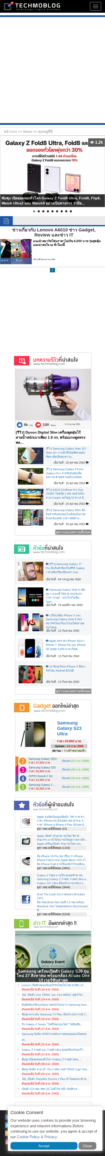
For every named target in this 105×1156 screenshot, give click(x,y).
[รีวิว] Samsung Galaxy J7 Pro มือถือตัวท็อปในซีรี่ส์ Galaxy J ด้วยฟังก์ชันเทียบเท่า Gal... (65, 567)
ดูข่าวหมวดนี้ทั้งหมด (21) (52, 828)
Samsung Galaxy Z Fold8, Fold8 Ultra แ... (62, 879)
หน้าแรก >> (13, 131)
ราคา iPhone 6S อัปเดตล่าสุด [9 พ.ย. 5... (61, 820)
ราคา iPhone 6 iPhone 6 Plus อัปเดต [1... (62, 824)
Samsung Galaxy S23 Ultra (69, 728)
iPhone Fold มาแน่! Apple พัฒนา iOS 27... (62, 860)
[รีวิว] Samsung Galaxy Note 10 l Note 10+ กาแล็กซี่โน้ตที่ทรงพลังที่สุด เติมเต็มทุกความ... (66, 452)
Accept (43, 1146)
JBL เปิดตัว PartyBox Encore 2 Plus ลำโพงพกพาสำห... (55, 1078)
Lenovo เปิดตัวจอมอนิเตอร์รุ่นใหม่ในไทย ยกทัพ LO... (54, 985)
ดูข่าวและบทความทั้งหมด (73, 532)
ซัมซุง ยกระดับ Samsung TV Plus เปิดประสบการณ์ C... (55, 1014)
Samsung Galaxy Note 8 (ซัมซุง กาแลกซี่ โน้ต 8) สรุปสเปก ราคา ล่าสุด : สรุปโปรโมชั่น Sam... (65, 595)
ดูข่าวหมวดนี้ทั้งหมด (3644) (53, 887)
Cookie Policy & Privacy (37, 1137)
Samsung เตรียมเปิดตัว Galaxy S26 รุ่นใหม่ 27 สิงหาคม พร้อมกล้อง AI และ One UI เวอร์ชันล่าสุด (53, 975)
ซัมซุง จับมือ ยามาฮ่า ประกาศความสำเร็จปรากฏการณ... (55, 1069)
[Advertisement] (52, 70)
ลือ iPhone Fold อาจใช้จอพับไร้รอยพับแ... (62, 864)
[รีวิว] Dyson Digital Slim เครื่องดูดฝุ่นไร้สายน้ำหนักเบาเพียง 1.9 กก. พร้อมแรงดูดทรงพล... (50, 437)
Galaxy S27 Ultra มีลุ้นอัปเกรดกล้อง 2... (61, 883)
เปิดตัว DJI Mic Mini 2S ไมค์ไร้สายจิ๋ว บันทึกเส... (51, 1088)
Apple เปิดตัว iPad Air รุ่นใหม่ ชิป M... (59, 835)
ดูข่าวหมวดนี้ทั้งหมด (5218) (53, 914)
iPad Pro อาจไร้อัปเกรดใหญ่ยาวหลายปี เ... (62, 839)
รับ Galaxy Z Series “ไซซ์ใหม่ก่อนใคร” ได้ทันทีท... (52, 1024)
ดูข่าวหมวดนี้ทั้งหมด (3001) (53, 868)
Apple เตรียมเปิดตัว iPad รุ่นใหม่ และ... (60, 843)
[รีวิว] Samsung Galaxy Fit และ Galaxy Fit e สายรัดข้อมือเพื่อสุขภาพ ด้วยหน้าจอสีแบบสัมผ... (65, 473)
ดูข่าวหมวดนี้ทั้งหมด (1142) (53, 847)
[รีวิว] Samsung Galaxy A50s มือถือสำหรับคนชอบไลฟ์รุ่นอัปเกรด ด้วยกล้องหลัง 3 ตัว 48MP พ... (66, 514)
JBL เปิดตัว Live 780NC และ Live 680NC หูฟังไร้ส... (53, 994)
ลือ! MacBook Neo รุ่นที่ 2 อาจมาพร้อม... (61, 902)
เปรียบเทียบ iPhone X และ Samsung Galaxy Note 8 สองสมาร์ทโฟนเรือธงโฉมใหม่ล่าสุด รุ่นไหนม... (65, 621)
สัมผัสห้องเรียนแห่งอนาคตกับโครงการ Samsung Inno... (55, 1004)
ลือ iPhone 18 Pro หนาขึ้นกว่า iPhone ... (61, 856)
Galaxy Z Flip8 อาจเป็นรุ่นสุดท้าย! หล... (61, 875)
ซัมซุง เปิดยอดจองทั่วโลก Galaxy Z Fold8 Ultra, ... (52, 1059)
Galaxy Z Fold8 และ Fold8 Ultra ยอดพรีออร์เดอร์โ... (53, 1049)
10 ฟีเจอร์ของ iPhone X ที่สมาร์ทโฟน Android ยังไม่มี (66, 668)
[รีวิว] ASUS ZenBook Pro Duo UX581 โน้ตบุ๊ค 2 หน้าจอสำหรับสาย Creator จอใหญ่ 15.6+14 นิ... (66, 493)
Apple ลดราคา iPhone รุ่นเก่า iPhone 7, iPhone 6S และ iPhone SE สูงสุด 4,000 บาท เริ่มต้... (66, 644)
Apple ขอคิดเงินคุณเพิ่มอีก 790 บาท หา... (61, 816)
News (28, 131)
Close (87, 1146)
